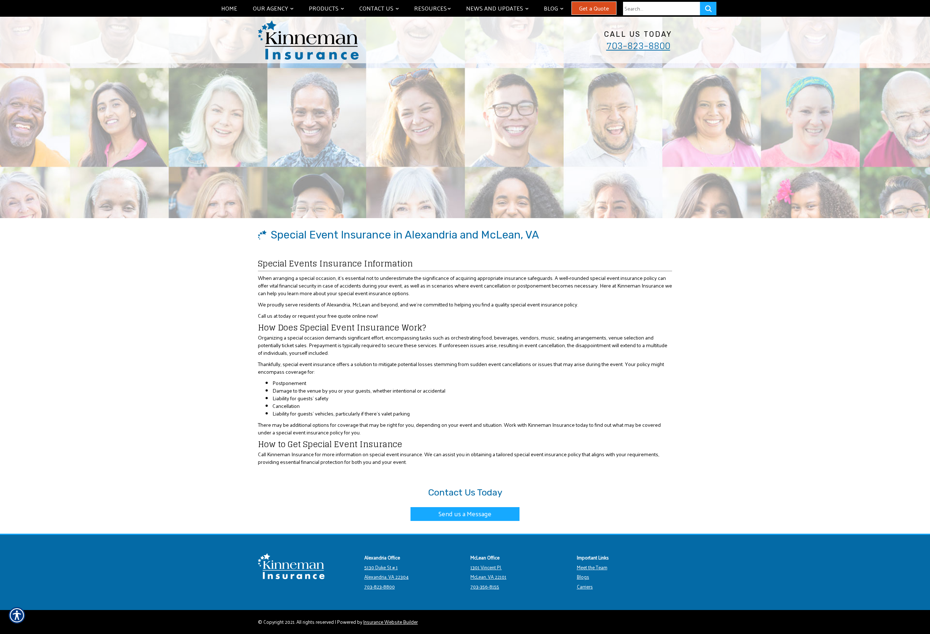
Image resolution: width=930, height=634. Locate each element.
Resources (436, 8)
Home (229, 8)
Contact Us (382, 8)
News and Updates (500, 8)
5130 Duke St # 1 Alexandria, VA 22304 (386, 572)
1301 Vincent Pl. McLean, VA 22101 (488, 572)
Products (330, 8)
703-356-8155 (484, 586)
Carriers (585, 586)
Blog (557, 8)
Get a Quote (594, 8)
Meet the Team (592, 567)
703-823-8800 (638, 45)
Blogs (583, 576)
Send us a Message (465, 513)
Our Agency (276, 8)
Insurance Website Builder (390, 621)
